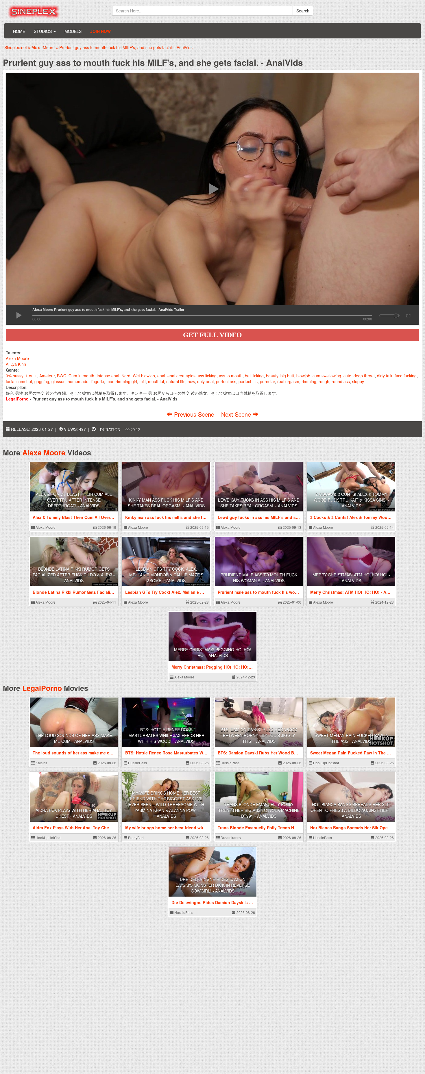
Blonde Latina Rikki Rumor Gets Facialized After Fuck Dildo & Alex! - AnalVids (74, 574)
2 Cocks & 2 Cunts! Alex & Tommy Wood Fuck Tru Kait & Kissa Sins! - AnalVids (351, 500)
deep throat (364, 376)
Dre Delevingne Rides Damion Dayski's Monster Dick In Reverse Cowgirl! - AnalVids (212, 885)
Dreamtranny (230, 837)
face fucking (406, 376)
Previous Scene (194, 414)
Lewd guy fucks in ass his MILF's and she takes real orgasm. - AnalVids (259, 503)
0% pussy (14, 376)
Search (302, 11)
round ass (341, 381)
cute (347, 376)
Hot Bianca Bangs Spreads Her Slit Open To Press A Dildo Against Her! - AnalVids (351, 810)
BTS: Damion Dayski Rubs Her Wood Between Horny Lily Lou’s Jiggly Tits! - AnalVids (259, 735)
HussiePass (137, 762)
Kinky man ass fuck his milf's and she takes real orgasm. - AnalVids (166, 503)
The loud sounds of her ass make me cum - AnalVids (74, 738)
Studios (43, 31)
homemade (78, 381)
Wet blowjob (144, 376)
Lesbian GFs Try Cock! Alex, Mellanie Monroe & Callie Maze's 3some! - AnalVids (166, 574)
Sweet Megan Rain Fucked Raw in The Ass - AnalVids (351, 738)
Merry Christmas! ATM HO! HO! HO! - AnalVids (351, 577)
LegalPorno (42, 688)
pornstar (267, 381)
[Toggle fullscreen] (407, 315)
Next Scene (237, 414)
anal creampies (181, 376)
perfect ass (226, 381)
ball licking (254, 376)
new (191, 381)
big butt (287, 376)
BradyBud (135, 837)
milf (142, 381)
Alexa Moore (17, 358)
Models (73, 31)
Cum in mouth (81, 376)
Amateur (47, 376)
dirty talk (384, 376)
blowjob (303, 376)
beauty (272, 376)
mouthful (156, 381)
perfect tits (248, 381)
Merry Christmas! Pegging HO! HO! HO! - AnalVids (212, 652)
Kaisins (41, 762)
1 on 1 (31, 376)
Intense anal (108, 376)
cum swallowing (327, 376)
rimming (309, 381)
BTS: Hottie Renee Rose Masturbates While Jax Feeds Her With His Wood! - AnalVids (166, 735)
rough (324, 381)
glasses (58, 381)
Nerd (125, 376)
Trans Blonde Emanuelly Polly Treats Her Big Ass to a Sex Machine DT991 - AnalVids (259, 810)
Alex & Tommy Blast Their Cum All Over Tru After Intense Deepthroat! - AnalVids (74, 500)
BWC (61, 376)
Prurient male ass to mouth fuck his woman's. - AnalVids (259, 577)
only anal (205, 381)
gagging (41, 381)
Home (19, 31)
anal (161, 376)
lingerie (97, 381)
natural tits (175, 381)
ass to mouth (231, 376)
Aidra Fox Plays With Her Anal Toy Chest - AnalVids (74, 813)
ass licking (207, 376)
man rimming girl (121, 381)
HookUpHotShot (325, 762)
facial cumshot (19, 381)
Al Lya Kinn (16, 364)
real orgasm (288, 381)
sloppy (358, 381)
